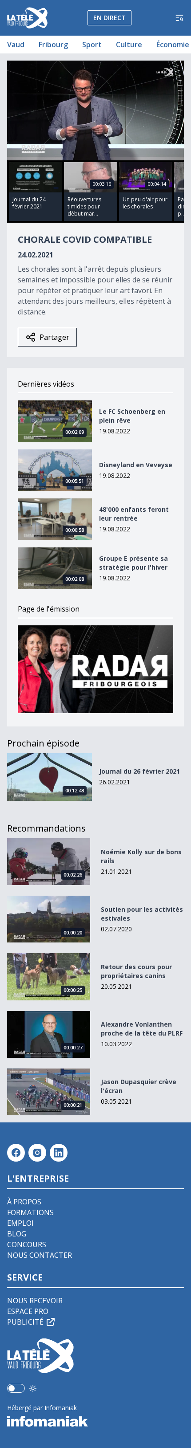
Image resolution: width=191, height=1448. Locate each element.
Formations (30, 1212)
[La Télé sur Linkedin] (58, 1152)
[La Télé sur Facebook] (16, 1152)
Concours (26, 1244)
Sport (92, 44)
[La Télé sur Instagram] (37, 1152)
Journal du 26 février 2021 (139, 771)
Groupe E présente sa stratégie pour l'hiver (133, 562)
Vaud (15, 44)
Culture (129, 44)
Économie (172, 44)
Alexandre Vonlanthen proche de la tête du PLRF (142, 1028)
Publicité (25, 1322)
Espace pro (27, 1311)
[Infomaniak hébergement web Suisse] (95, 1421)
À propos (24, 1202)
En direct (109, 17)
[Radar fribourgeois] (95, 669)
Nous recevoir (35, 1300)
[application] (95, 110)
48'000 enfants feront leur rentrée (134, 513)
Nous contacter (39, 1255)
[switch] (16, 1388)
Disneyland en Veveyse (135, 465)
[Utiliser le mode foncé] (32, 1388)
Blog (16, 1234)
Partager (54, 337)
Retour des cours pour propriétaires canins (136, 971)
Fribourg (53, 44)
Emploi (20, 1223)
